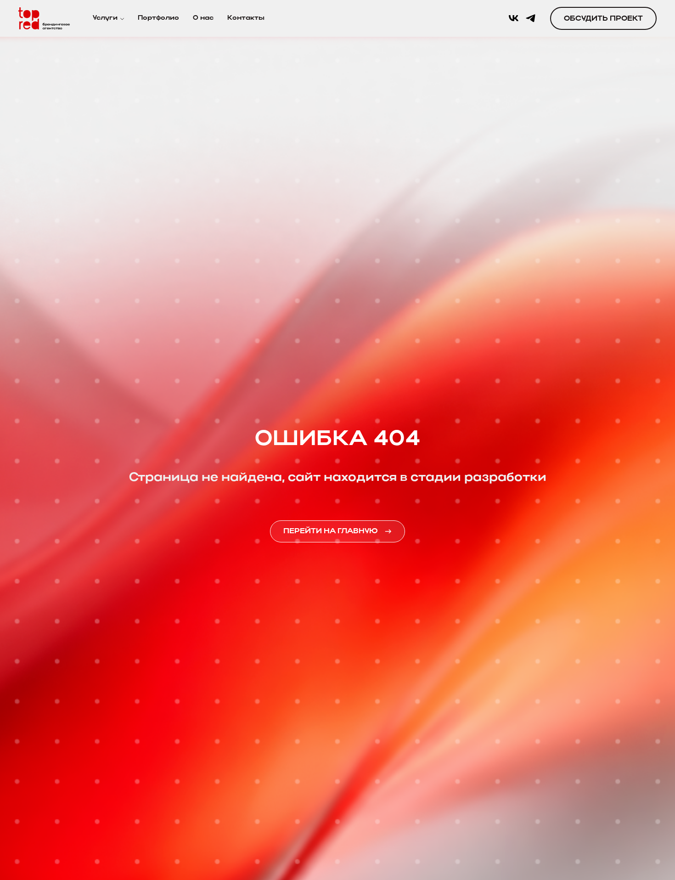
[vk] (513, 18)
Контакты (245, 18)
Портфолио (158, 18)
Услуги (105, 18)
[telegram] (530, 18)
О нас (203, 18)
